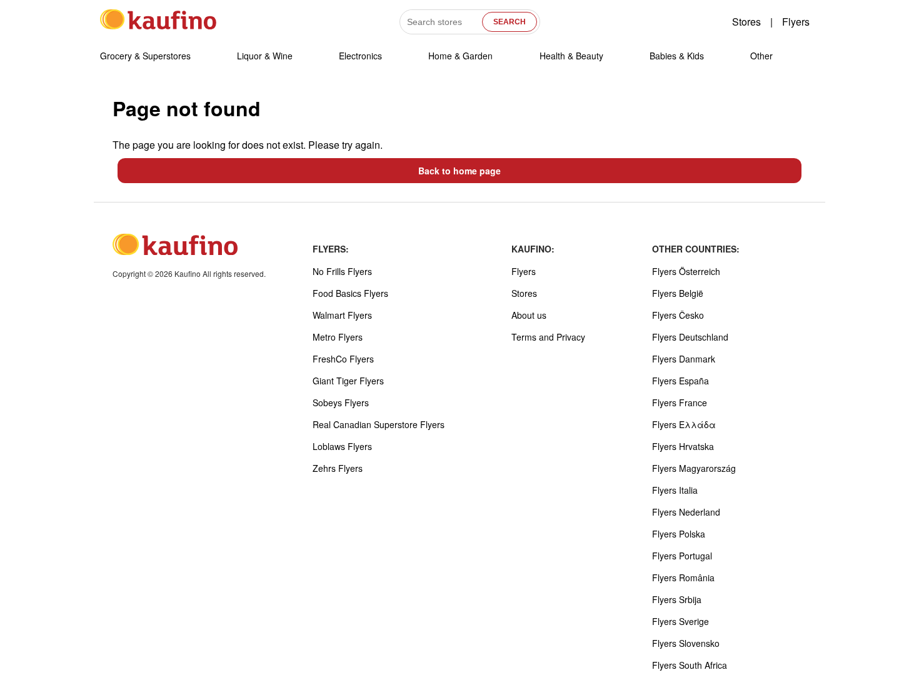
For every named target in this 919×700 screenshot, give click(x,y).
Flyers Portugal (682, 555)
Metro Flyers (338, 337)
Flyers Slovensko (686, 643)
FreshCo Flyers (343, 358)
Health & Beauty (571, 55)
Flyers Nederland (686, 512)
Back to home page (459, 170)
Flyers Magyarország (694, 468)
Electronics (360, 55)
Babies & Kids (677, 55)
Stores (746, 21)
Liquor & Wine (265, 55)
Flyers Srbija (676, 599)
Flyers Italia (675, 490)
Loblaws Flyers (342, 446)
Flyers (796, 21)
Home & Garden (460, 55)
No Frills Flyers (342, 271)
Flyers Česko (678, 315)
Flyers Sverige (680, 621)
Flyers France (679, 402)
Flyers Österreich (686, 271)
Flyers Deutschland (690, 337)
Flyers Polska (678, 534)
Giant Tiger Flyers (348, 380)
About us (528, 315)
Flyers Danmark (683, 358)
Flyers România (683, 577)
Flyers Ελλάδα (684, 424)
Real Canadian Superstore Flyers (378, 424)
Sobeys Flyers (341, 402)
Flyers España (680, 380)
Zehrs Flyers (338, 468)
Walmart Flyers (342, 315)
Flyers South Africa (689, 665)
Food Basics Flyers (350, 293)
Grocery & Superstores (145, 55)
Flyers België (677, 293)
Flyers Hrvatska (683, 446)
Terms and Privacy (548, 337)
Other (761, 55)
